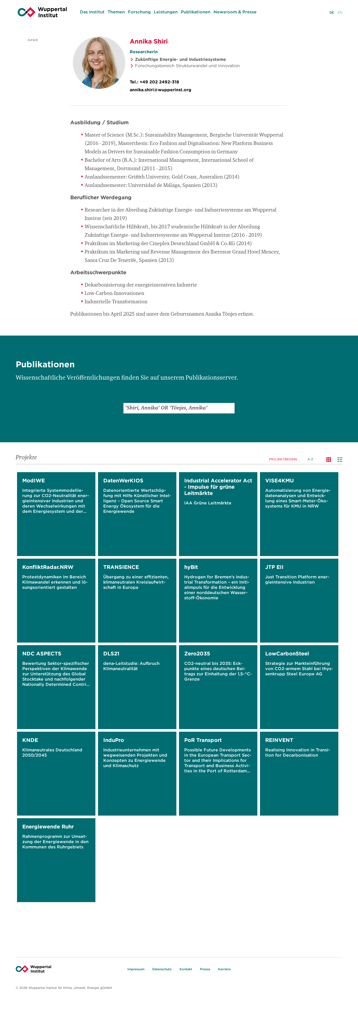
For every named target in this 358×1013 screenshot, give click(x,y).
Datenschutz (162, 969)
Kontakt (186, 969)
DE (331, 12)
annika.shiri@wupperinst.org (160, 89)
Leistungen (166, 11)
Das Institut (92, 11)
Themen (116, 11)
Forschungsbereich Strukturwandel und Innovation (187, 65)
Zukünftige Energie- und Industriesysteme (180, 59)
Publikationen (195, 11)
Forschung (139, 11)
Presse (205, 969)
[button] (229, 408)
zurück (32, 40)
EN (340, 12)
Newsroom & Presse (235, 11)
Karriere (224, 969)
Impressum (135, 969)
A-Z (310, 459)
